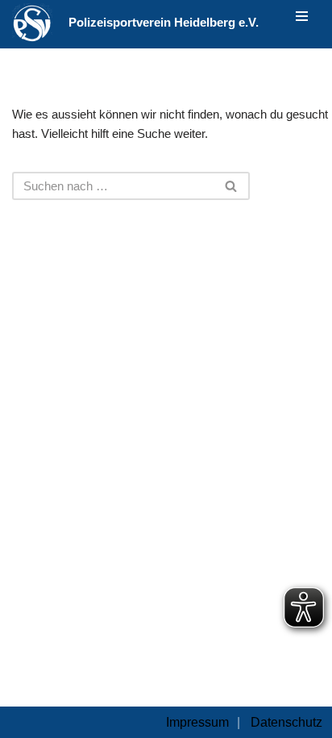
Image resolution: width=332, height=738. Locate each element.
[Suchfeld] (232, 186)
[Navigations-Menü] (302, 16)
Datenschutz (286, 722)
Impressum (197, 722)
